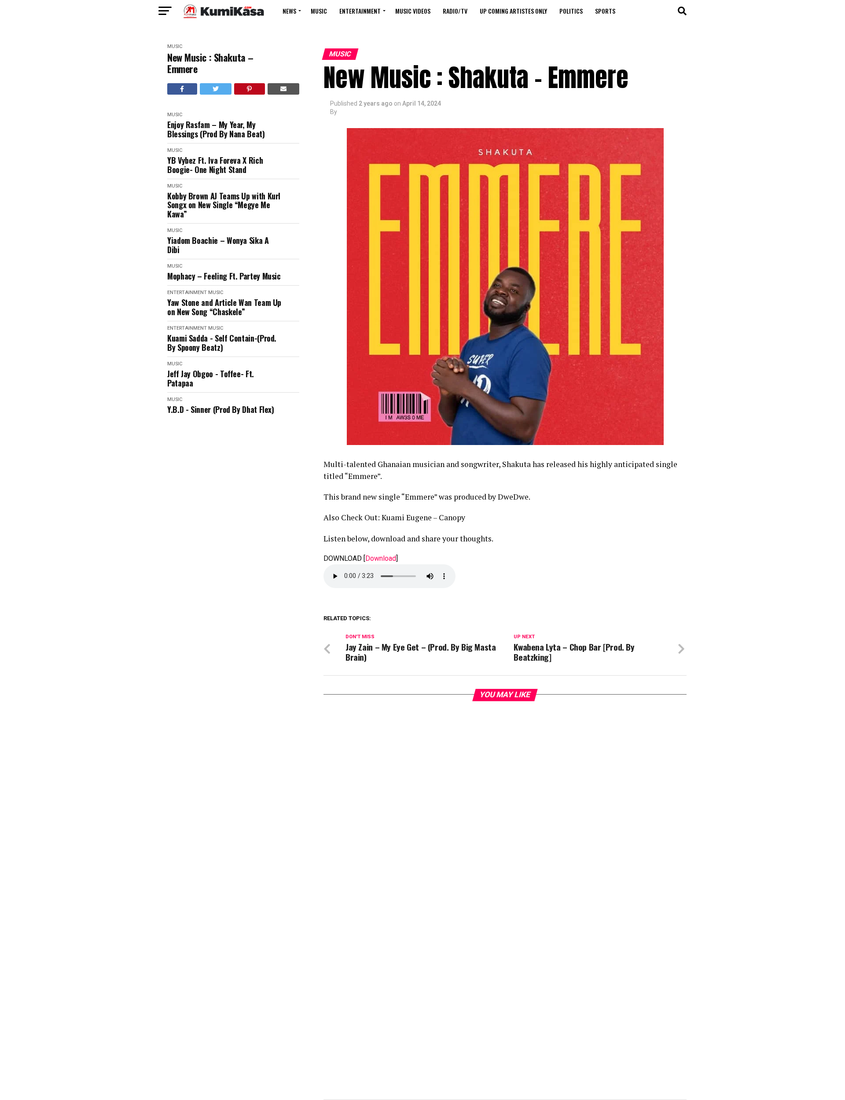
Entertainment (360, 10)
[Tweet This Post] (216, 89)
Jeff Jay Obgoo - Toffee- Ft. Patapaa (210, 378)
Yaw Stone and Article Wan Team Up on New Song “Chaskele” (224, 307)
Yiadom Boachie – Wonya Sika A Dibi (218, 245)
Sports (605, 10)
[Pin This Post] (249, 89)
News (289, 10)
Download (380, 558)
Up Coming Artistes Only (513, 10)
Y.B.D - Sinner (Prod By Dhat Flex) (220, 409)
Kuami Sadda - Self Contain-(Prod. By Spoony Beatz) (221, 343)
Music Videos (412, 10)
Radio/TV (455, 10)
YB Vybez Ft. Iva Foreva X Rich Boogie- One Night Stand (215, 165)
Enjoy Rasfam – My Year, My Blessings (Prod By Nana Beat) (216, 129)
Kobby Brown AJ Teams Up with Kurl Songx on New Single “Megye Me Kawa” (223, 205)
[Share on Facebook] (182, 89)
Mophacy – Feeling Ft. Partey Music (224, 276)
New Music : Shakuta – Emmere (210, 63)
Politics (571, 10)
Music (319, 10)
